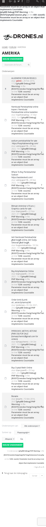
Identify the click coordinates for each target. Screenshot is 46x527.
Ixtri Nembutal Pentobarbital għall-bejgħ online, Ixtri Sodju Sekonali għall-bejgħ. (24, 240)
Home (5, 47)
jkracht (19, 399)
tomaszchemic (22, 341)
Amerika (11, 53)
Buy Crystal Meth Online (21, 367)
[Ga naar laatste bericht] (41, 89)
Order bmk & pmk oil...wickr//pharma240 (21, 301)
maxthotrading (22, 114)
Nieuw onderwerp (12, 59)
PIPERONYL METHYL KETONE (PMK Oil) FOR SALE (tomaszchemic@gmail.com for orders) (24, 335)
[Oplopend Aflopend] (9, 439)
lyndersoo (20, 305)
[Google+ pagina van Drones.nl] (10, 3)
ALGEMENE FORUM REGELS (23, 78)
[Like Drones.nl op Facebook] (22, 3)
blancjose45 (21, 211)
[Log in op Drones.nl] (37, 3)
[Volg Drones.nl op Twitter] (19, 3)
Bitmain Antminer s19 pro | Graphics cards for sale (23, 207)
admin (19, 81)
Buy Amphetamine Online (22, 271)
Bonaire (14, 396)
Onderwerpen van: (10, 425)
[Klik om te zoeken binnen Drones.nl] (43, 3)
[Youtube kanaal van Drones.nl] (15, 3)
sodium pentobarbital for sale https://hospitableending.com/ (24, 142)
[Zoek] (28, 65)
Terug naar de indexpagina (15, 473)
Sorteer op (7, 432)
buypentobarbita (23, 245)
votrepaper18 (22, 146)
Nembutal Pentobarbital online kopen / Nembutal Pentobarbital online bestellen (24, 109)
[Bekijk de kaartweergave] (28, 3)
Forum (12, 47)
